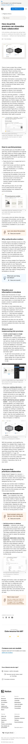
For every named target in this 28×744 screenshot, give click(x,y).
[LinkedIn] (6, 617)
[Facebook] (9, 617)
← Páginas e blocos (6, 13)
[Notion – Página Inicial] (14, 691)
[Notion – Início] (2, 9)
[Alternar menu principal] (26, 9)
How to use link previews (11, 147)
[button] (14, 128)
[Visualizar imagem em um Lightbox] (25, 133)
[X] (3, 617)
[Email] (12, 617)
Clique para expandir (15, 233)
